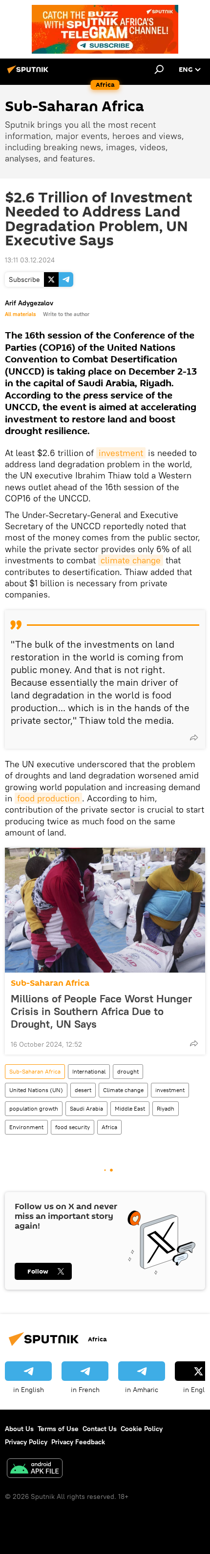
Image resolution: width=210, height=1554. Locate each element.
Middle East (130, 1108)
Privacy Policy (26, 1441)
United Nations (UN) (36, 1090)
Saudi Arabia (86, 1108)
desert (83, 1090)
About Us (19, 1428)
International (88, 1071)
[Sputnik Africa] (29, 73)
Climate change (123, 1090)
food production (48, 798)
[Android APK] (34, 1469)
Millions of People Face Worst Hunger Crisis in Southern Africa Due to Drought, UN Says (101, 1011)
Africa (109, 1127)
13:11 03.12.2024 (30, 260)
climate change (131, 560)
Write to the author (66, 314)
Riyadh (165, 1108)
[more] (194, 737)
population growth (33, 1108)
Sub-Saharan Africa (50, 983)
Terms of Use (58, 1428)
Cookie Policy (142, 1428)
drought (128, 1071)
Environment (26, 1127)
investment (121, 452)
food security (72, 1127)
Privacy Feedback (78, 1441)
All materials (20, 314)
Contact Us (100, 1428)
